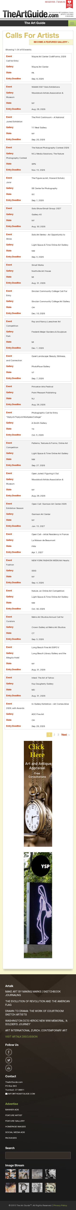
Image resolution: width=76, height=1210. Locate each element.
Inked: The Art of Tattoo (43, 678)
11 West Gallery (39, 127)
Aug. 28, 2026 (38, 109)
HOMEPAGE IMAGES (15, 1126)
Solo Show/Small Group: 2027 (46, 208)
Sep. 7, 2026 (38, 378)
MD (33, 690)
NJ (33, 398)
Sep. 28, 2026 (38, 726)
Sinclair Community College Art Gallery (51, 301)
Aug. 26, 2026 (38, 404)
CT (33, 633)
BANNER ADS (12, 1109)
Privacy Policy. (60, 1205)
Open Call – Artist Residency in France (50, 534)
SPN (34, 164)
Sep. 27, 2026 (38, 465)
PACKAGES (11, 1138)
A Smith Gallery (39, 423)
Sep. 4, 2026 (38, 582)
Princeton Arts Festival (42, 386)
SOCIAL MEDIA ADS (15, 1132)
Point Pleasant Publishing (44, 392)
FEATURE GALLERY (15, 1121)
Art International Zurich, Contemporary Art (36, 1030)
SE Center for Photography (44, 188)
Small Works (38, 265)
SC (33, 194)
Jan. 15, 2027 (38, 526)
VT (33, 372)
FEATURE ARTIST (13, 1115)
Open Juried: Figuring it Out (45, 473)
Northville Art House (41, 271)
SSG (34, 570)
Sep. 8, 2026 (38, 79)
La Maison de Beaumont (43, 540)
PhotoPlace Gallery (41, 366)
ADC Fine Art (38, 714)
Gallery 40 (37, 214)
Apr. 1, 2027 (37, 552)
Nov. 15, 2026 (38, 170)
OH (33, 307)
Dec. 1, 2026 (38, 348)
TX (33, 429)
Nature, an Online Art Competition (48, 591)
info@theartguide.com (21, 1093)
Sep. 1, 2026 (38, 200)
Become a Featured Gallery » (51, 42)
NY (33, 103)
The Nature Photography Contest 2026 (50, 147)
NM (33, 251)
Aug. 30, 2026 (38, 226)
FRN (34, 546)
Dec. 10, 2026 (38, 313)
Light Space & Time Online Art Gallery (50, 245)
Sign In (61, 2)
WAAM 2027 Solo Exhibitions (46, 87)
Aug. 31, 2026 (38, 283)
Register (50, 2)
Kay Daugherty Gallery (42, 684)
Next (65, 734)
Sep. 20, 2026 (38, 139)
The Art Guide (34, 23)
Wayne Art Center (40, 67)
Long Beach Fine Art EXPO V (45, 647)
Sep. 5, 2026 (38, 257)
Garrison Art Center (41, 514)
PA (33, 73)
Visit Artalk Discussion (21, 1036)
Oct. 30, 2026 (38, 609)
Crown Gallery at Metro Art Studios (48, 627)
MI (33, 277)
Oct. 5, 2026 (37, 435)
